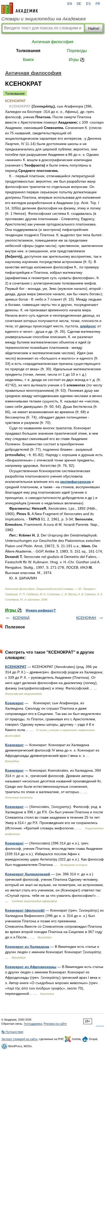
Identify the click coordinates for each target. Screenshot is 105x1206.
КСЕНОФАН (86, 618)
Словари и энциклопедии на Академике (43, 18)
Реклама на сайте (55, 1023)
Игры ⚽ (77, 59)
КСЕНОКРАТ (16, 667)
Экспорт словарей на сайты (19, 1039)
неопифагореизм (75, 482)
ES (88, 4)
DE (79, 4)
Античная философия (52, 42)
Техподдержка (33, 1023)
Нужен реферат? (41, 610)
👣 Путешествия (12, 1031)
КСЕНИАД (21, 618)
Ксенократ (14, 703)
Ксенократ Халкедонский (27, 874)
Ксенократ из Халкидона (27, 947)
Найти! (93, 28)
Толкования (28, 51)
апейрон (87, 326)
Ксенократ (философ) (25, 910)
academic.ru (19, 8)
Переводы (77, 51)
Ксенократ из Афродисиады (30, 967)
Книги (28, 59)
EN (69, 4)
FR (98, 4)
